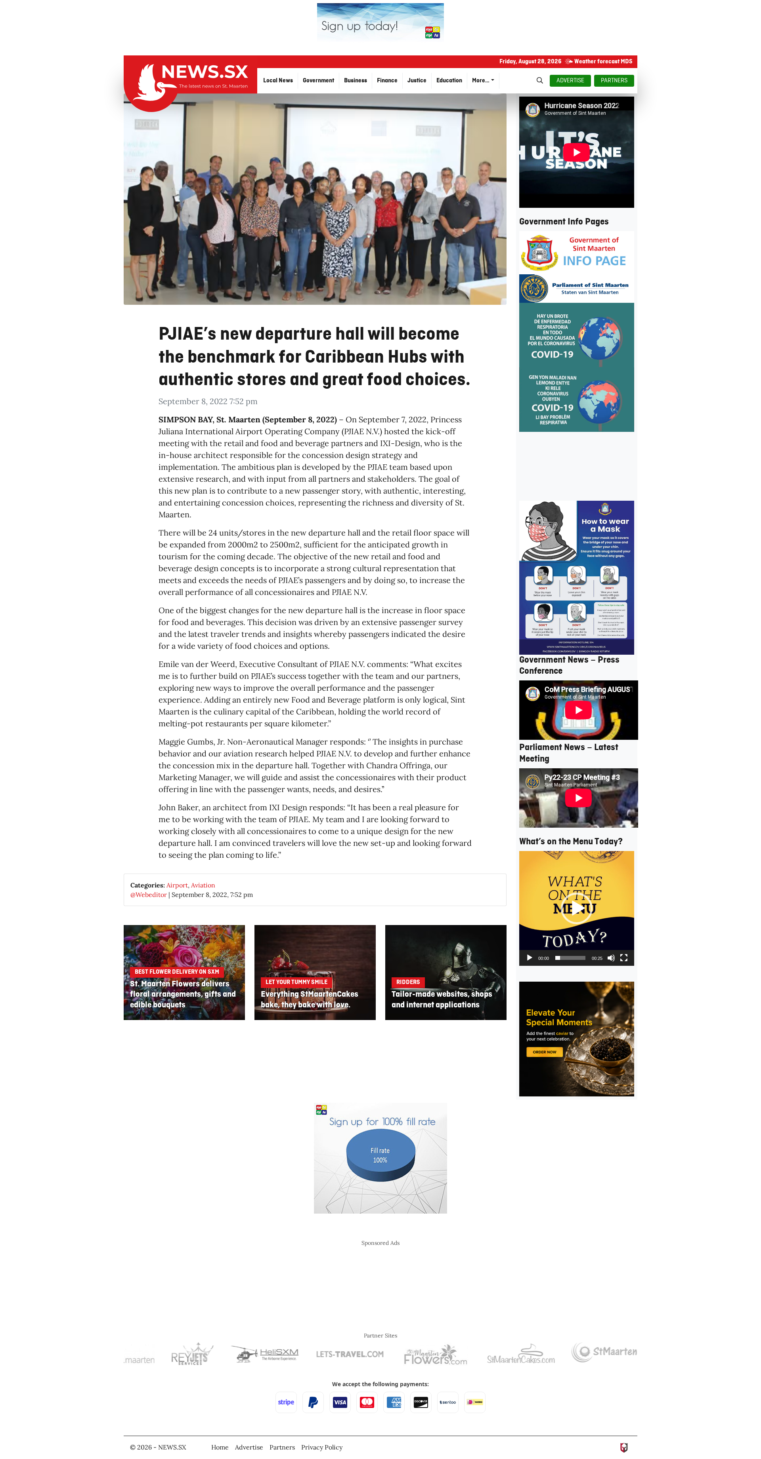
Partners (282, 1447)
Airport (177, 885)
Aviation (203, 885)
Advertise (249, 1447)
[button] (577, 908)
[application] (576, 908)
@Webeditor (148, 895)
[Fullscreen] (624, 958)
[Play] (529, 958)
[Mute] (611, 958)
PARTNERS (614, 81)
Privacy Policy (321, 1447)
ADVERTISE (570, 81)
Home (220, 1447)
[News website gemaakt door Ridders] (624, 1447)
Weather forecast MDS (603, 62)
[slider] (570, 958)
